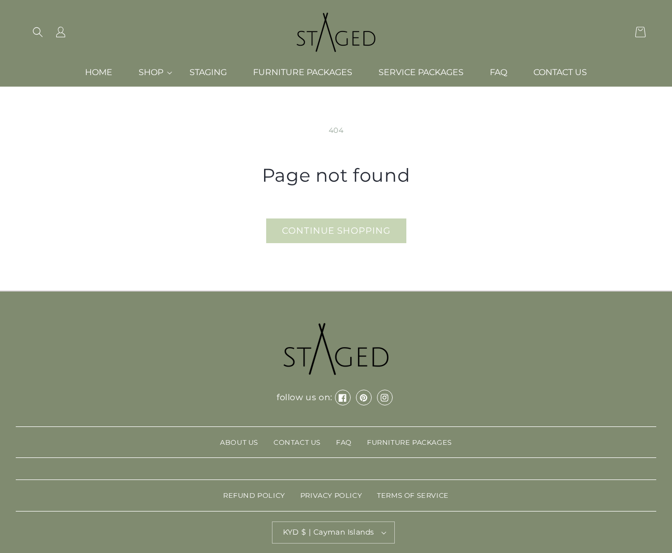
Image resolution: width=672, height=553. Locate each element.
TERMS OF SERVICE (413, 495)
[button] (37, 32)
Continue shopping (336, 230)
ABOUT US (239, 442)
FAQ (344, 442)
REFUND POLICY (254, 495)
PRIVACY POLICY (331, 495)
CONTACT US (297, 442)
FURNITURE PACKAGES (409, 442)
